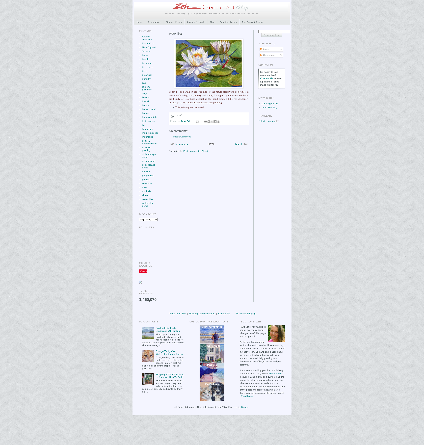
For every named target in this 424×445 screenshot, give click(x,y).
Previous (181, 144)
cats (144, 82)
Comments (268, 55)
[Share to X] (211, 121)
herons (145, 105)
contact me (275, 373)
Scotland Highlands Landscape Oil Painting (168, 329)
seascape (147, 183)
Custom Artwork (196, 22)
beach (145, 59)
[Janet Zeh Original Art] (140, 282)
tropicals (146, 191)
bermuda (147, 63)
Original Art (154, 22)
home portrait (149, 109)
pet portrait (148, 175)
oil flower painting (146, 149)
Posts (265, 49)
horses (145, 113)
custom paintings (147, 88)
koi (143, 125)
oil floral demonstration (149, 142)
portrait (146, 179)
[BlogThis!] (208, 121)
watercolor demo (147, 204)
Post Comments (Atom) (195, 151)
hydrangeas (148, 121)
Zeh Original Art (269, 103)
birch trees (147, 67)
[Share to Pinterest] (218, 121)
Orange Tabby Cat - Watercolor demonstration (169, 352)
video (145, 195)
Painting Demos (228, 22)
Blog (212, 22)
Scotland (146, 51)
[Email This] (205, 121)
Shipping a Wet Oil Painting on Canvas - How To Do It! (170, 376)
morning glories (150, 132)
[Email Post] (197, 121)
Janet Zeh (186, 121)
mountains (147, 136)
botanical (147, 75)
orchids (146, 171)
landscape (147, 129)
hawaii (145, 101)
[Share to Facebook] (215, 121)
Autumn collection (147, 38)
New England (149, 47)
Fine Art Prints (174, 22)
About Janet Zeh (177, 313)
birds (144, 71)
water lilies (147, 199)
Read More (247, 396)
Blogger (245, 407)
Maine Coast (148, 43)
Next (238, 144)
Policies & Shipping (246, 313)
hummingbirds (149, 117)
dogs (144, 93)
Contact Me (224, 313)
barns (145, 55)
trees (144, 187)
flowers (146, 97)
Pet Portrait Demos (252, 22)
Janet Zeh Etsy (269, 107)
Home (140, 22)
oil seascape (148, 161)
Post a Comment (182, 136)
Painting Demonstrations (202, 313)
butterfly (146, 79)
